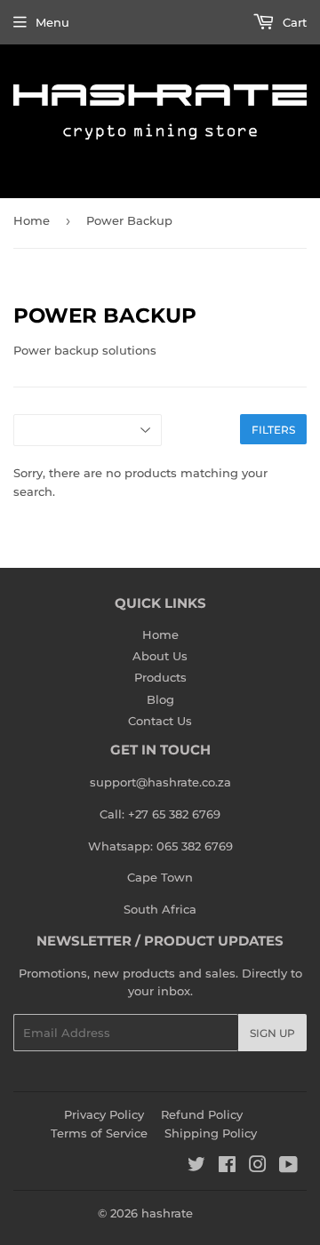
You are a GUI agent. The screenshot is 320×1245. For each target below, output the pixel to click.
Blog (160, 699)
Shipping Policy (210, 1133)
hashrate (167, 1213)
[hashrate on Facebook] (227, 1167)
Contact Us (160, 721)
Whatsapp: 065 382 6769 (160, 846)
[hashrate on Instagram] (258, 1167)
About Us (160, 656)
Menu (52, 22)
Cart (293, 22)
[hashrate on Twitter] (196, 1167)
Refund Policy (202, 1114)
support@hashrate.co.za (160, 782)
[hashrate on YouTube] (288, 1167)
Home (31, 220)
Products (160, 677)
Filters (273, 429)
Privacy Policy (104, 1114)
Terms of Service (99, 1133)
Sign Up (272, 1033)
